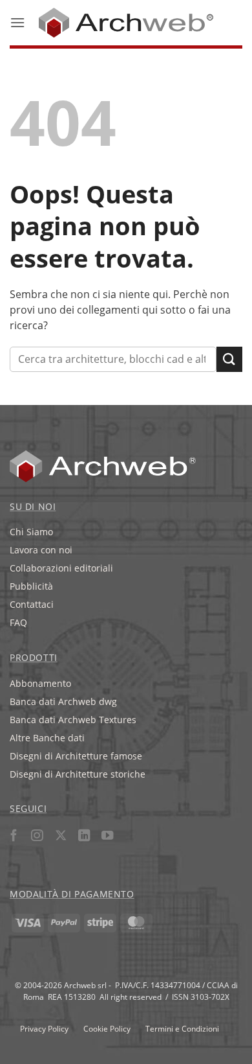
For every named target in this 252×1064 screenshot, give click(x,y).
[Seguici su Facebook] (14, 837)
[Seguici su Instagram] (37, 837)
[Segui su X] (60, 837)
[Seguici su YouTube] (107, 837)
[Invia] (229, 359)
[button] (17, 22)
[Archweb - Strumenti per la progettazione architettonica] (126, 23)
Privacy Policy (44, 1028)
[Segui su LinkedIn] (83, 837)
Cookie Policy (107, 1028)
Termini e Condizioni (182, 1028)
